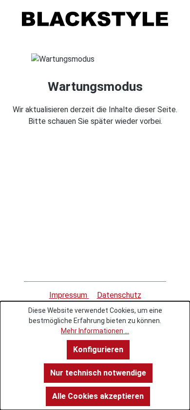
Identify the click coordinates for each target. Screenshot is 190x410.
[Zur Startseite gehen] (95, 19)
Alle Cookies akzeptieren (98, 396)
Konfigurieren (98, 349)
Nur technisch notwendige (98, 372)
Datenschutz (119, 295)
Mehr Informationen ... (95, 331)
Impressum (69, 295)
